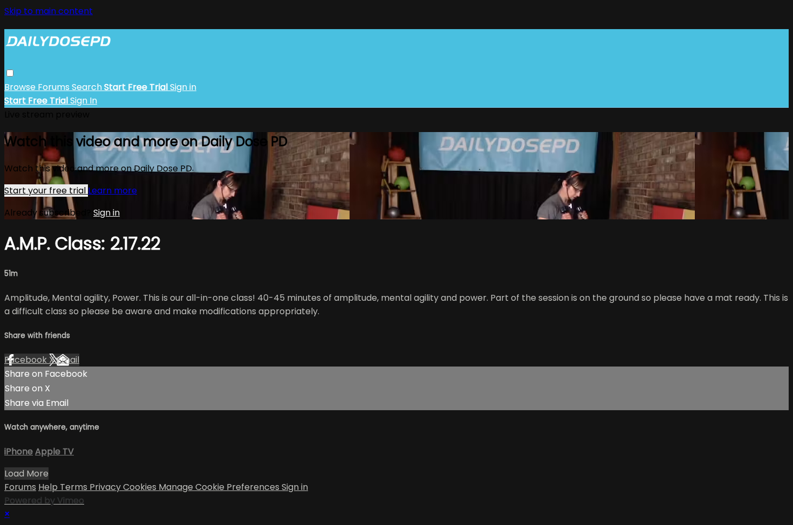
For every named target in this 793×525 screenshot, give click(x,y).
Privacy (106, 487)
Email (68, 360)
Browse (21, 87)
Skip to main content (48, 11)
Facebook (26, 360)
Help (49, 487)
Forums (55, 87)
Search (88, 87)
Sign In (83, 100)
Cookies (141, 487)
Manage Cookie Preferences (220, 487)
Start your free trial (46, 190)
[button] (9, 73)
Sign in (183, 87)
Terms (75, 487)
